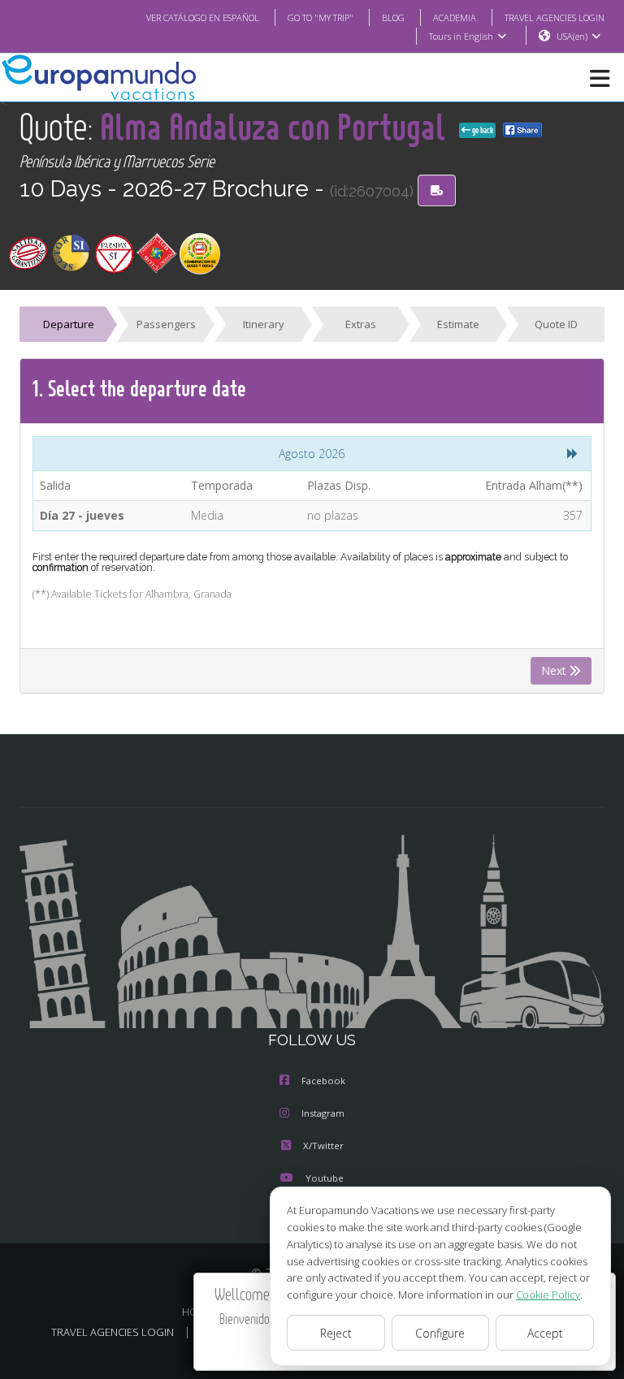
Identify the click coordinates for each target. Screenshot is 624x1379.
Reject (336, 1333)
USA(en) (572, 36)
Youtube (325, 1178)
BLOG (393, 17)
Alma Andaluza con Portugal (276, 126)
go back (481, 130)
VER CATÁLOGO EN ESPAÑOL (202, 17)
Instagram (322, 1113)
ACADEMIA (454, 17)
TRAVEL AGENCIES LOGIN (554, 17)
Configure (440, 1333)
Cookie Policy (548, 1294)
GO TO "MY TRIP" (320, 17)
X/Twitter (323, 1145)
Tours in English (461, 36)
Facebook (323, 1080)
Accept (545, 1333)
